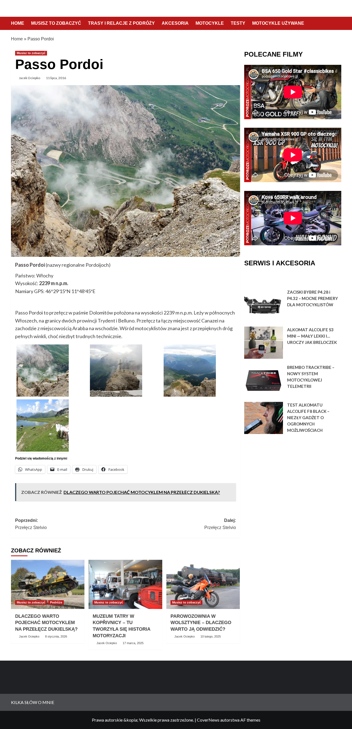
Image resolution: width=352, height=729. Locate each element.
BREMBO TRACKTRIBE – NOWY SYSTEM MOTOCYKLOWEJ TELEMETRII (310, 377)
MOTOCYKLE (210, 23)
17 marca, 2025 (133, 643)
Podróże (56, 602)
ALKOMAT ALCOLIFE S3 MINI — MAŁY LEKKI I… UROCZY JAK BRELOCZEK (312, 336)
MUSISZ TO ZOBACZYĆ (56, 23)
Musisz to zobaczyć (31, 53)
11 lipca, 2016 (56, 78)
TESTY (238, 23)
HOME (17, 23)
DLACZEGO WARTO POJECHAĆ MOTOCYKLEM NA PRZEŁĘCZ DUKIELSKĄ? (46, 623)
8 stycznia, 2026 (56, 636)
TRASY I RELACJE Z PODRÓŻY (121, 23)
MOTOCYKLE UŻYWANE (278, 23)
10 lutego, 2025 (210, 636)
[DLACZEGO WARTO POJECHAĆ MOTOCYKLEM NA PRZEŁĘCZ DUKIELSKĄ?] (47, 584)
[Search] (337, 24)
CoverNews (208, 719)
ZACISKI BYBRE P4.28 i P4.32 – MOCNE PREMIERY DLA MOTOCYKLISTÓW (312, 298)
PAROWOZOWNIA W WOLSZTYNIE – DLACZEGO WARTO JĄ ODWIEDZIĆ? (200, 623)
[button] (52, 370)
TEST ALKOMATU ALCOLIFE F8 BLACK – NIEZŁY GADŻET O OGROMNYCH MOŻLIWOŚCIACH (308, 417)
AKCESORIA (175, 23)
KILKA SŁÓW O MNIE (32, 702)
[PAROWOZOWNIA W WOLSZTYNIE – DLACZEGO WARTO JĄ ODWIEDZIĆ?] (203, 584)
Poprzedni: (31, 524)
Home (17, 39)
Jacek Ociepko (29, 78)
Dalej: (220, 524)
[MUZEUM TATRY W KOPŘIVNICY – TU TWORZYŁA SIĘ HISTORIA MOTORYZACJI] (125, 584)
